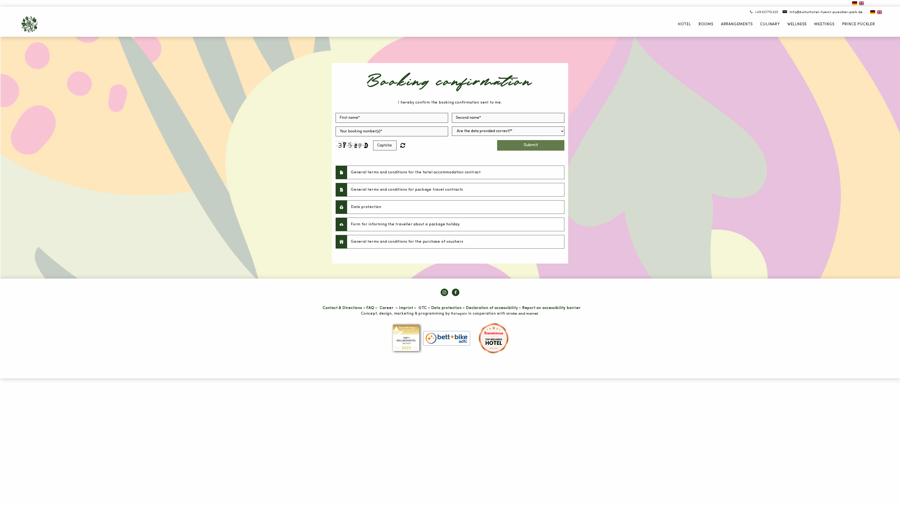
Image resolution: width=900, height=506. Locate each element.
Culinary (770, 24)
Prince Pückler (858, 24)
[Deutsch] (854, 3)
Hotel (684, 24)
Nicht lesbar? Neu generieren (405, 145)
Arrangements (737, 24)
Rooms (705, 24)
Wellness (797, 24)
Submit (531, 145)
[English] (861, 3)
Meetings (824, 24)
